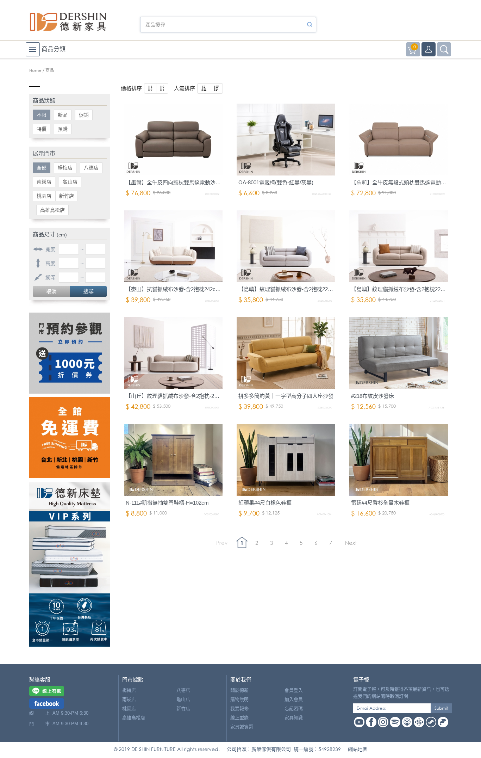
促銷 (84, 115)
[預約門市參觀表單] (69, 353)
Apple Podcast (407, 722)
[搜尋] (309, 25)
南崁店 (44, 182)
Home (35, 70)
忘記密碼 (294, 708)
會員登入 (294, 690)
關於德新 (239, 690)
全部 (41, 168)
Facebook (371, 722)
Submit (441, 708)
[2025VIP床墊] (69, 564)
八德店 (91, 168)
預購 (63, 129)
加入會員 (294, 699)
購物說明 (239, 699)
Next (351, 542)
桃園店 (44, 196)
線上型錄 (239, 717)
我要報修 (239, 708)
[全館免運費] (69, 437)
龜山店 (70, 182)
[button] (150, 88)
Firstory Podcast (443, 722)
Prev (221, 542)
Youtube (359, 722)
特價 (41, 129)
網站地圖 (358, 749)
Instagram (383, 722)
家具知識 (294, 717)
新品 (63, 115)
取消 (51, 291)
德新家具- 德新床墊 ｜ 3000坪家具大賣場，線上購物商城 (68, 21)
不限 (41, 115)
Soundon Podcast (431, 722)
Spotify (395, 722)
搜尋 (88, 291)
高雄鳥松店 (52, 210)
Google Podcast (419, 722)
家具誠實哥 (241, 726)
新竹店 (66, 196)
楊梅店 (65, 168)
